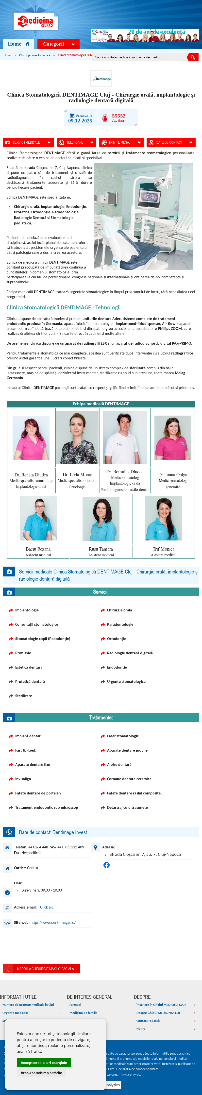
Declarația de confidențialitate (137, 1069)
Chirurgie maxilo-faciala (34, 55)
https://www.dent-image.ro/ (53, 923)
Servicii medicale (26, 142)
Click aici (47, 908)
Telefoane (75, 142)
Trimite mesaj (120, 142)
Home (14, 44)
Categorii (53, 44)
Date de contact (169, 142)
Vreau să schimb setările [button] (41, 1073)
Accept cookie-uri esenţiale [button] (44, 1063)
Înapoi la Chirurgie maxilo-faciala (45, 969)
